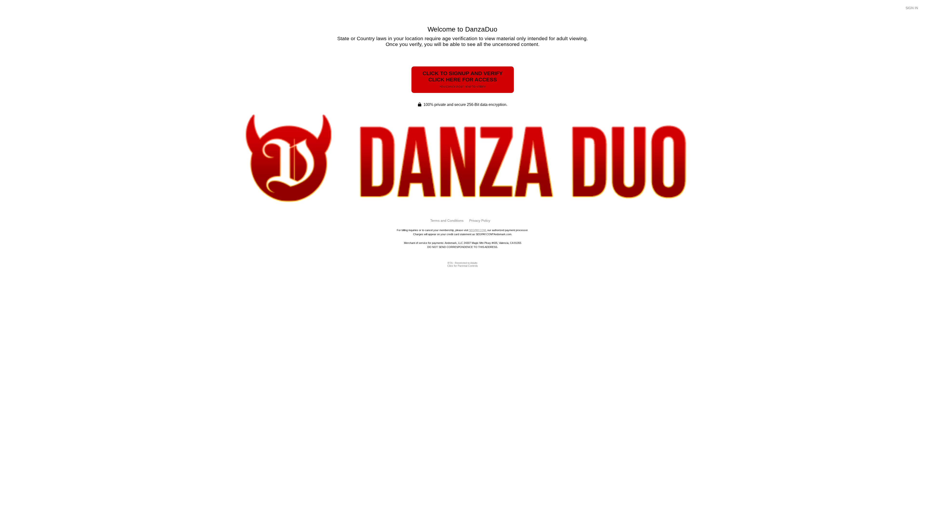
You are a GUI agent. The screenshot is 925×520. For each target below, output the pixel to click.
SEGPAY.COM (477, 230)
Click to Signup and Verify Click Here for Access (463, 79)
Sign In (911, 8)
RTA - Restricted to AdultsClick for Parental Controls (462, 264)
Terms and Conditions (446, 220)
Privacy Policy (479, 220)
